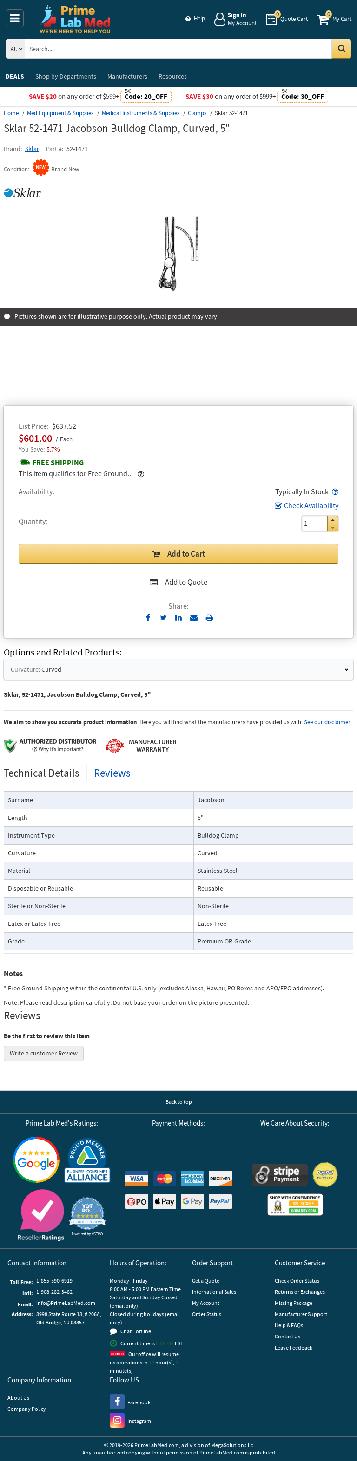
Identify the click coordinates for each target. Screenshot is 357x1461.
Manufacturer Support (301, 1313)
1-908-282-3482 (54, 1291)
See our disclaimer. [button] (327, 722)
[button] (334, 491)
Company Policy (26, 1408)
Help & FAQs (289, 1325)
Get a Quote (205, 1280)
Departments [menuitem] (65, 76)
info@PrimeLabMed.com (65, 1302)
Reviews (112, 773)
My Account (205, 1302)
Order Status (206, 1313)
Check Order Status (297, 1280)
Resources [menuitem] (173, 76)
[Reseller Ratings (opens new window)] (41, 1216)
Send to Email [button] (194, 618)
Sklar (32, 148)
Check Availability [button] (311, 505)
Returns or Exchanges (300, 1291)
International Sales (214, 1291)
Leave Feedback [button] (293, 1347)
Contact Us (287, 1336)
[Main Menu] (15, 18)
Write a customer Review (44, 1053)
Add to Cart (186, 554)
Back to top (178, 1101)
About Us (18, 1397)
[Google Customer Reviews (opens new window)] (36, 1161)
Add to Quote (186, 582)
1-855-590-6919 (54, 1280)
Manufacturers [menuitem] (127, 76)
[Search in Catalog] (341, 49)
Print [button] (209, 617)
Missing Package (293, 1302)
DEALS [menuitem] (15, 76)
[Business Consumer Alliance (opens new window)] (87, 1161)
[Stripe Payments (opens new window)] (280, 1176)
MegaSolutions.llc (232, 1444)
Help (199, 18)
